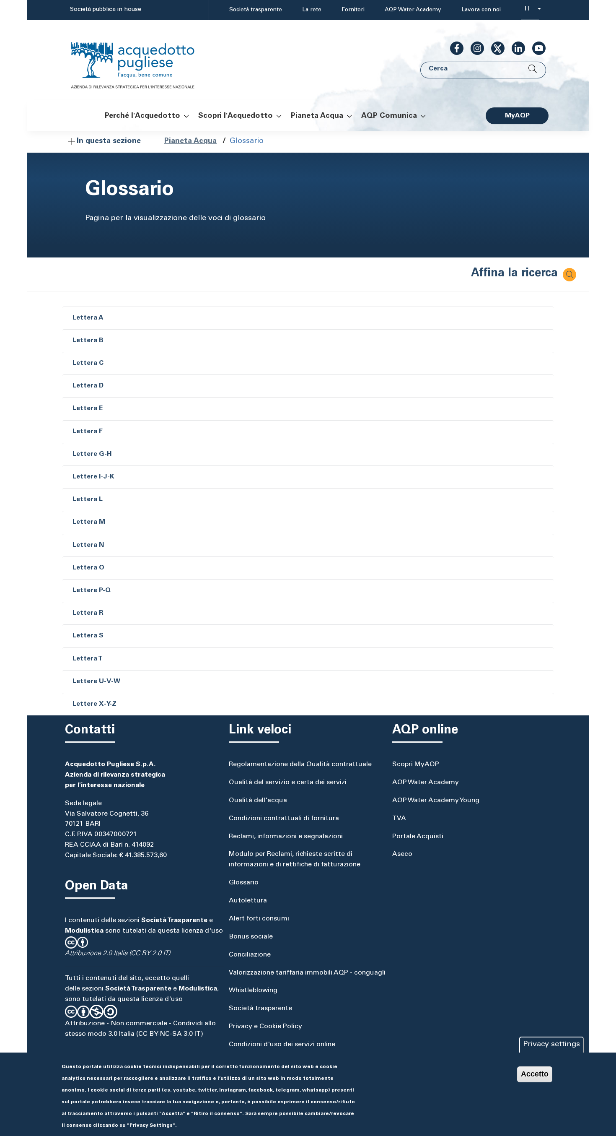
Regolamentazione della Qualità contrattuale (300, 764)
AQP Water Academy (413, 10)
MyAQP (517, 115)
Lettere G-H (92, 454)
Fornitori (353, 10)
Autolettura (248, 900)
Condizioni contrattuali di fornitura (284, 818)
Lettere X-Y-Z (94, 704)
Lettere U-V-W (96, 681)
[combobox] (530, 10)
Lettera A (88, 318)
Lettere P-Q (91, 590)
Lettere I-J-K (93, 476)
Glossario (244, 882)
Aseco (402, 854)
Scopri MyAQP (415, 764)
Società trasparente (255, 10)
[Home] (141, 60)
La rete (311, 10)
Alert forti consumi (259, 918)
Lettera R (88, 613)
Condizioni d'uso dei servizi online (282, 1044)
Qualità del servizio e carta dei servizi (288, 782)
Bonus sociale (251, 936)
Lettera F (87, 431)
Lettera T (87, 658)
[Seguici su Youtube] (535, 48)
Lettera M (88, 522)
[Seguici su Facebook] (453, 48)
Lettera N (88, 545)
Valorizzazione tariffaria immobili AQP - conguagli (307, 973)
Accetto (535, 1074)
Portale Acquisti (417, 836)
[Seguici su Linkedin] (515, 48)
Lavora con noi (481, 10)
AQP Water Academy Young (435, 800)
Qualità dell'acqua (258, 800)
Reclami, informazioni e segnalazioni (286, 836)
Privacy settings (551, 1044)
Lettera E (87, 408)
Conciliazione (250, 954)
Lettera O (88, 567)
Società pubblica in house (105, 10)
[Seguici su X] (494, 48)
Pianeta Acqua (190, 141)
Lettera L (87, 499)
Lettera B (88, 340)
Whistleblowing (253, 990)
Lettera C (88, 363)
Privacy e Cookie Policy (265, 1026)
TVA (399, 818)
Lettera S (88, 635)
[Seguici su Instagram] (474, 48)
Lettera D (88, 385)
